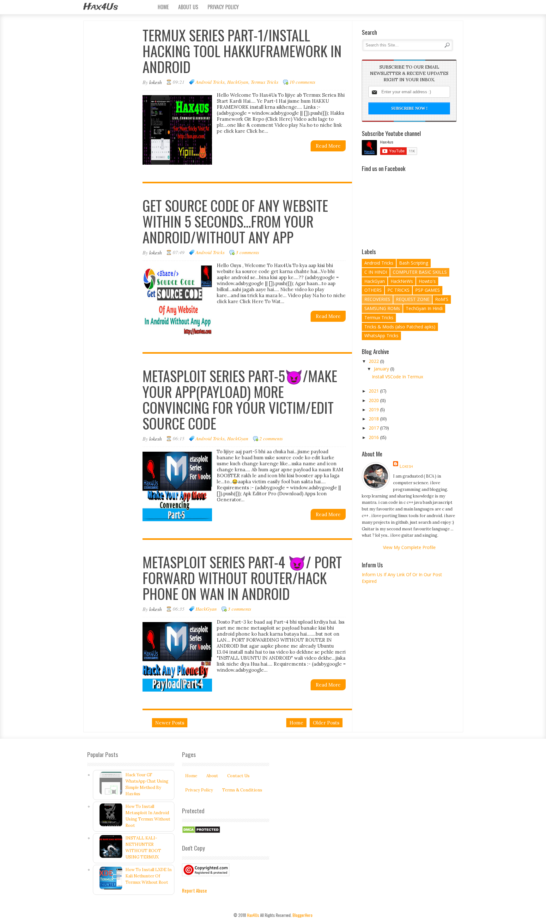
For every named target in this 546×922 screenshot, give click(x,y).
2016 (374, 437)
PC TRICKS (398, 290)
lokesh (406, 466)
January (382, 369)
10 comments (302, 82)
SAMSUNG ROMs (382, 308)
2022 (374, 361)
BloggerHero (302, 915)
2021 (374, 391)
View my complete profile (409, 547)
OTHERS (373, 290)
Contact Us (238, 776)
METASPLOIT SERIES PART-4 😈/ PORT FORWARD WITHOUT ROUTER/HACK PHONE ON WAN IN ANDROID (242, 577)
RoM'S (441, 299)
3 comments (247, 252)
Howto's (427, 281)
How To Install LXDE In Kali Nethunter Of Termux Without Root (148, 876)
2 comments (271, 438)
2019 (374, 409)
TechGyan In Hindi (424, 308)
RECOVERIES (377, 299)
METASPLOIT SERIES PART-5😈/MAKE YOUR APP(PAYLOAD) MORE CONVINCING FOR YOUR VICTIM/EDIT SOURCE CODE (240, 399)
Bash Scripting (413, 263)
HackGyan (237, 82)
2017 (374, 428)
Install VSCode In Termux (397, 377)
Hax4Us (100, 7)
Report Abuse (194, 890)
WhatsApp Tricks (381, 336)
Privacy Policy (223, 7)
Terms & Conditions (242, 790)
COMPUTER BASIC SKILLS (420, 272)
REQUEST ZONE (412, 299)
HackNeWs (402, 281)
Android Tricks (210, 82)
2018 (374, 419)
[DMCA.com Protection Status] (201, 832)
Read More (328, 146)
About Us (188, 7)
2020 (374, 400)
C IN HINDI (375, 272)
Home (163, 7)
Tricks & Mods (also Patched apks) (399, 327)
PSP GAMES (427, 290)
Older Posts (326, 723)
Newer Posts (169, 723)
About (212, 776)
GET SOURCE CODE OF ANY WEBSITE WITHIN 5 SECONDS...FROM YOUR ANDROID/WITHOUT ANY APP (235, 221)
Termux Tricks (264, 82)
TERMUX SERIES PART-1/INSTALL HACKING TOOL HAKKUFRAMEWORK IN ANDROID (242, 50)
